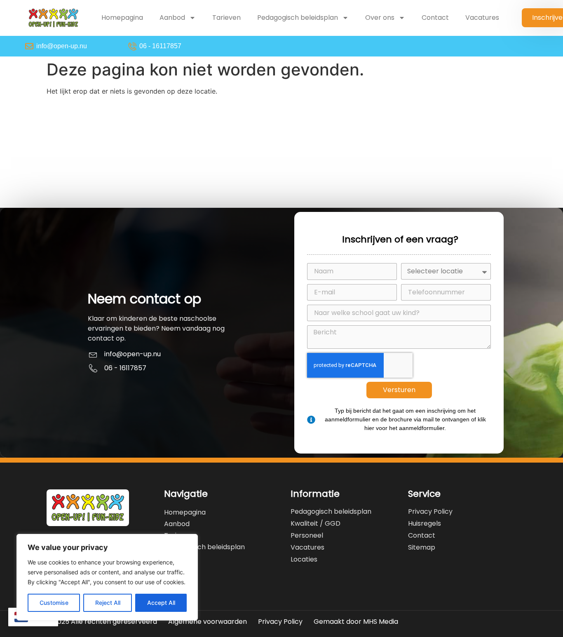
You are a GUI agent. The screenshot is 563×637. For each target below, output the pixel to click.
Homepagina (122, 17)
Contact (435, 17)
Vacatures (482, 17)
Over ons (379, 17)
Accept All (161, 602)
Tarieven (226, 17)
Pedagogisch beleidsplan (297, 17)
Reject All (107, 602)
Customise (54, 602)
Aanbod (172, 17)
